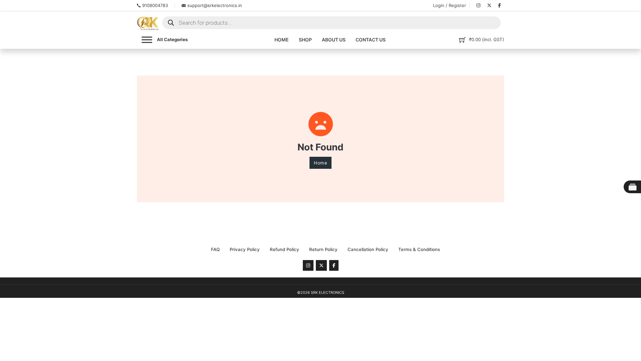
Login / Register (449, 5)
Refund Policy (284, 249)
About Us (334, 39)
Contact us (371, 39)
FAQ (215, 249)
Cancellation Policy (368, 249)
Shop (305, 39)
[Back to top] (619, 342)
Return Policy (323, 249)
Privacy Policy (245, 249)
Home (281, 39)
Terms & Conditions (419, 249)
